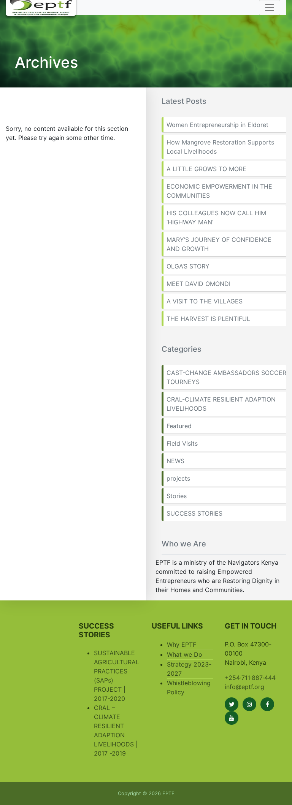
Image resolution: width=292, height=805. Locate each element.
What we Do (184, 654)
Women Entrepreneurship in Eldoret (217, 125)
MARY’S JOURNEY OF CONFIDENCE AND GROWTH (219, 244)
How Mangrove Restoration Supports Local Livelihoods (220, 146)
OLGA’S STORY (188, 266)
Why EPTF (181, 644)
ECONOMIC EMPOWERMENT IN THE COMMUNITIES (219, 191)
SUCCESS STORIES (194, 513)
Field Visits (182, 443)
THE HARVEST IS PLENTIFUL (208, 318)
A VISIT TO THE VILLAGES (205, 301)
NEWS (175, 461)
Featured (179, 426)
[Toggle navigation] (269, 7)
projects (178, 478)
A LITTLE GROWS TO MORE (206, 169)
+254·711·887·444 (250, 677)
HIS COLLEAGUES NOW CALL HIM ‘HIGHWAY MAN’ (216, 217)
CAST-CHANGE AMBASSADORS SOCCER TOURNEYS (226, 377)
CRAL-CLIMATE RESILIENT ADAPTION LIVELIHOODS (221, 403)
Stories (177, 496)
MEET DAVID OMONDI (198, 283)
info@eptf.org (244, 687)
